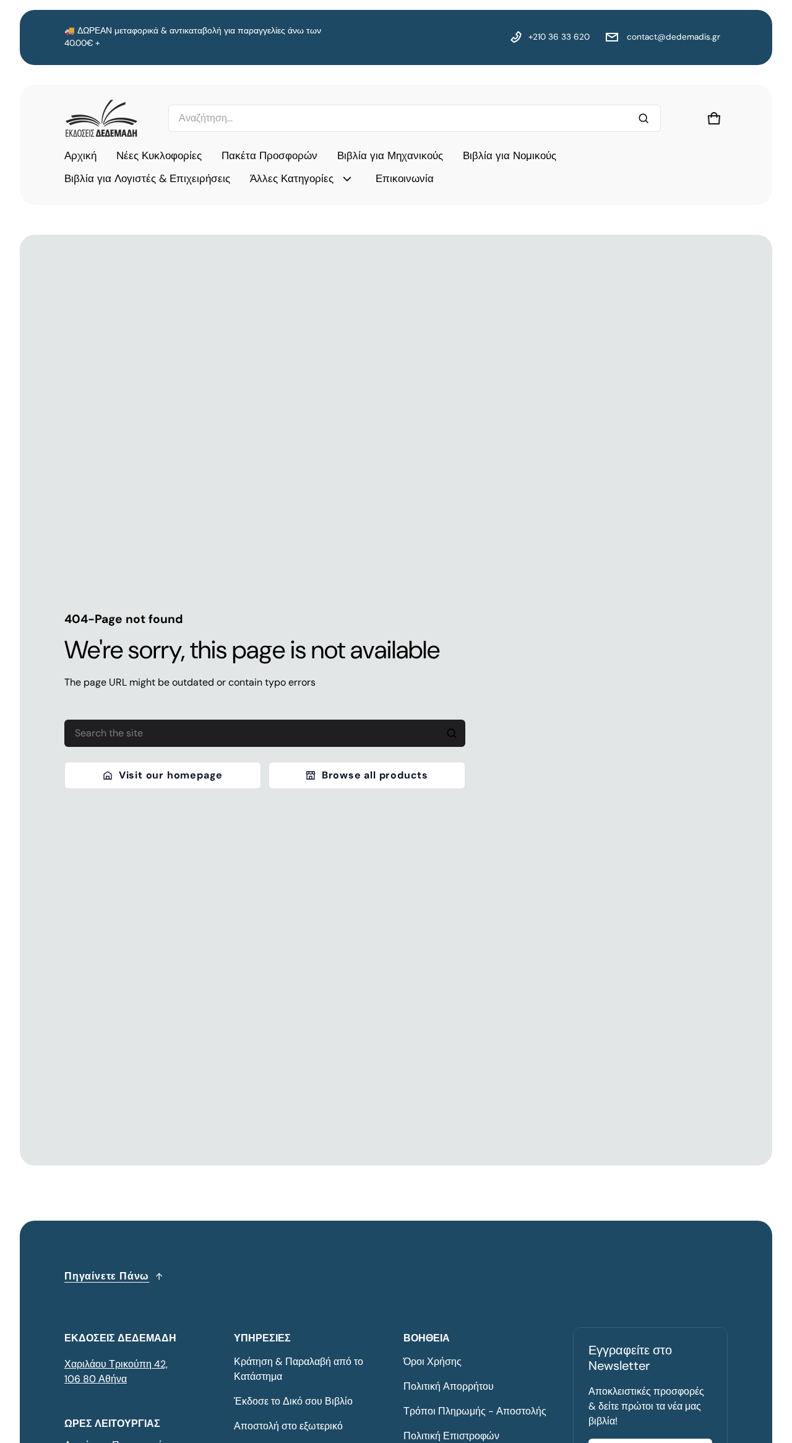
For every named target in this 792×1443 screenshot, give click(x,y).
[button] (714, 118)
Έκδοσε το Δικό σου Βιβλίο (293, 1401)
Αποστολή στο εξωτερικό (288, 1425)
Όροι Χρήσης (432, 1361)
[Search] (451, 733)
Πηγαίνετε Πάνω (106, 1276)
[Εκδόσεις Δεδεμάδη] (101, 118)
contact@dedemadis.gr (672, 37)
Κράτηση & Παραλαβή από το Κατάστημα (298, 1369)
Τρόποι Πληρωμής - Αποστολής (474, 1411)
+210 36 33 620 (559, 37)
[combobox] (414, 118)
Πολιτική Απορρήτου (448, 1386)
